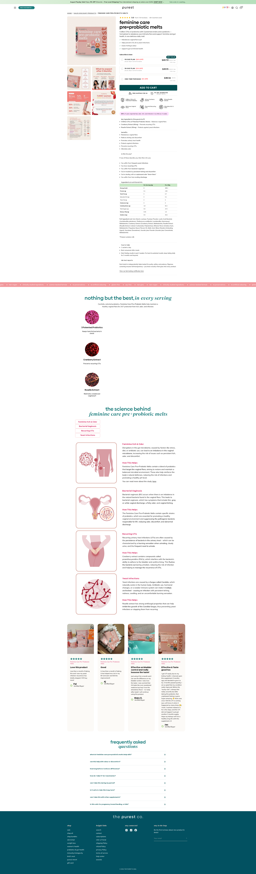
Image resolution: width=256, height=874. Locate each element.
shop (69, 825)
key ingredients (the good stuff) (133, 119)
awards (99, 860)
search (98, 830)
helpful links (101, 825)
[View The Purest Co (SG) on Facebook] (135, 830)
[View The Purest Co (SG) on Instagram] (126, 830)
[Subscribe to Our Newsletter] (184, 838)
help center (100, 856)
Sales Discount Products (85, 13)
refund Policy (101, 846)
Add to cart (148, 87)
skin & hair (71, 840)
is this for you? (126, 154)
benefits (124, 132)
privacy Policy (101, 850)
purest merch (72, 860)
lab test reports (127, 260)
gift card (70, 863)
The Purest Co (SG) (130, 869)
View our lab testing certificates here (132, 271)
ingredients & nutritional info (131, 182)
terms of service (102, 853)
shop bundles (72, 836)
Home (69, 13)
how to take (125, 245)
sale (68, 830)
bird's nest (71, 856)
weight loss (71, 843)
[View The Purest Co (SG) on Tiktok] (131, 830)
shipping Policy (101, 843)
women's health (73, 846)
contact (99, 833)
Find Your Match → (26, 7)
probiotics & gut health (75, 850)
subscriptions (101, 836)
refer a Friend (101, 840)
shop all (70, 833)
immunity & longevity (75, 853)
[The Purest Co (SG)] (128, 8)
